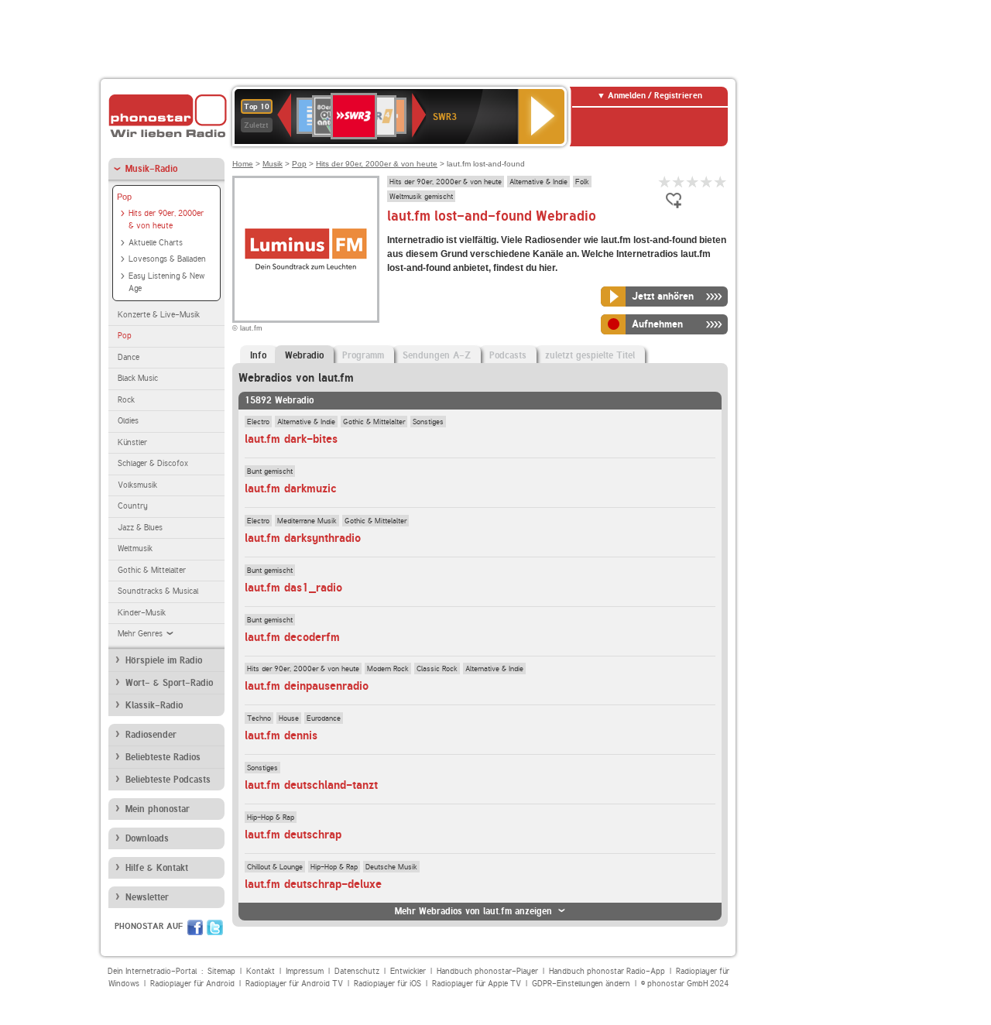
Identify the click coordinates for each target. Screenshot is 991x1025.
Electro (258, 421)
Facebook (195, 927)
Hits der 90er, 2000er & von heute (166, 219)
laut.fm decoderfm (292, 637)
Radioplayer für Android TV (294, 984)
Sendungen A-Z (437, 355)
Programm (363, 355)
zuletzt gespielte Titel (590, 355)
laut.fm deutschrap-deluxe (313, 884)
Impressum (305, 971)
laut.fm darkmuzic (291, 488)
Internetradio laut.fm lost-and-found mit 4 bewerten (707, 181)
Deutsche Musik (391, 866)
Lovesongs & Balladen (167, 259)
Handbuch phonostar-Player (487, 971)
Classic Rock (437, 668)
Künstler (132, 442)
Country (133, 506)
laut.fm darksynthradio (303, 538)
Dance (128, 357)
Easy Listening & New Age (166, 282)
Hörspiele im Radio (163, 660)
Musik (272, 163)
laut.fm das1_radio (293, 588)
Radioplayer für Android (192, 984)
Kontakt (260, 971)
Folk (582, 181)
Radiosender (151, 734)
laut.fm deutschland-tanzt (311, 785)
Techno (259, 717)
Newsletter (147, 897)
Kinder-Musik (142, 613)
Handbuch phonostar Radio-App (607, 971)
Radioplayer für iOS (387, 984)
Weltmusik (135, 548)
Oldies (128, 421)
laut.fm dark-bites (291, 439)
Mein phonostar (157, 809)
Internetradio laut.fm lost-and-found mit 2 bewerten (679, 181)
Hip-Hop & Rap (270, 816)
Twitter (215, 927)
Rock (126, 400)
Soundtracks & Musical (158, 591)
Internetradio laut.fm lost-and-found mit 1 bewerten (665, 181)
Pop (124, 196)
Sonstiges (428, 421)
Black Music (138, 378)
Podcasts (507, 355)
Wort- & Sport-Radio (169, 682)
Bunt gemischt (270, 470)
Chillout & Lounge (275, 866)
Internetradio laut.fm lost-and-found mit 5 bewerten (721, 181)
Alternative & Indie (538, 181)
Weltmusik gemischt (421, 196)
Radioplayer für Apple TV (476, 984)
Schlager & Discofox (153, 463)
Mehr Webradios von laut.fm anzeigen (473, 911)
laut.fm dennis (281, 735)
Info (258, 355)
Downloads (147, 838)
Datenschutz (356, 971)
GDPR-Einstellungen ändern (581, 984)
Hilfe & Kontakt (156, 867)
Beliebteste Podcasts (168, 779)
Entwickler (408, 971)
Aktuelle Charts (156, 243)
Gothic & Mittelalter (152, 570)
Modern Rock (388, 668)
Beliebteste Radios (163, 757)
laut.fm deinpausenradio (307, 686)
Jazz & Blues (140, 528)
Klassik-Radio (154, 705)
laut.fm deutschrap (293, 835)
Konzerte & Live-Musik (159, 315)
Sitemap (221, 971)
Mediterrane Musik (307, 520)
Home (242, 163)
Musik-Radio (151, 168)
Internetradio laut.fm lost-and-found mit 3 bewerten (693, 181)
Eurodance (324, 717)
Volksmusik (137, 485)
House (289, 717)
